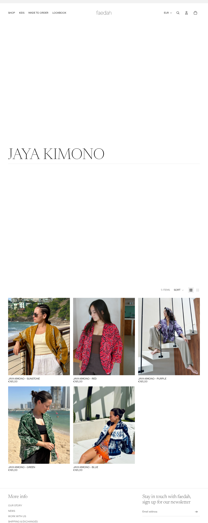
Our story (15, 505)
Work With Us (17, 516)
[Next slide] (64, 336)
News (11, 511)
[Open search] (177, 12)
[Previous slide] (14, 336)
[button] (179, 290)
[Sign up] (196, 511)
